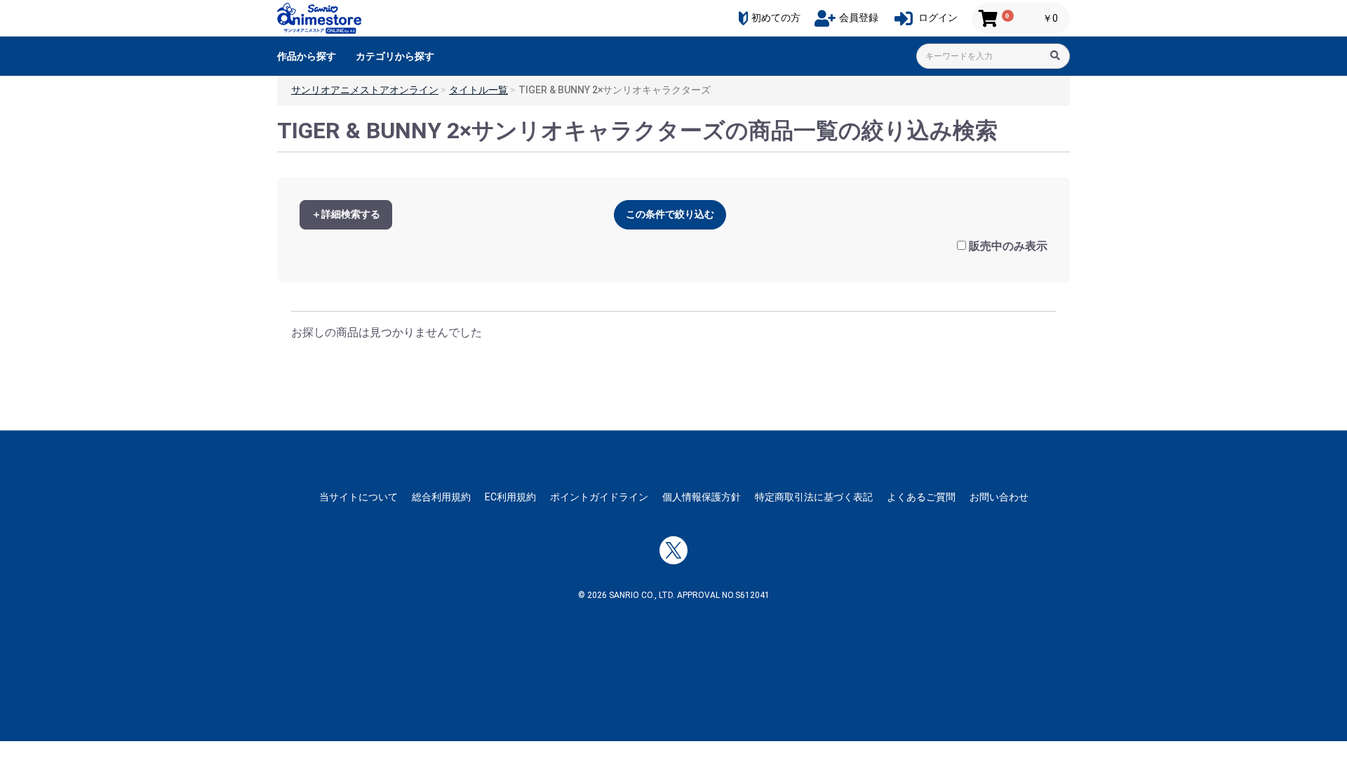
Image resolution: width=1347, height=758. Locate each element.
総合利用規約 (441, 497)
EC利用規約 (510, 497)
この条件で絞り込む (670, 214)
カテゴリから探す (395, 56)
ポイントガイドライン (599, 497)
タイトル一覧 (478, 89)
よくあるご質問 (921, 497)
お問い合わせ (999, 497)
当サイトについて (358, 497)
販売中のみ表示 (1008, 246)
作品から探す (306, 56)
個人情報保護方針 (701, 497)
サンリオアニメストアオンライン (364, 89)
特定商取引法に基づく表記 (814, 497)
